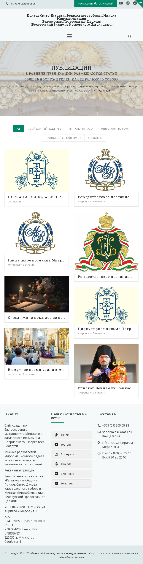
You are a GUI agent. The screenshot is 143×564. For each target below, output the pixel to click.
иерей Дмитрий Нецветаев (44, 128)
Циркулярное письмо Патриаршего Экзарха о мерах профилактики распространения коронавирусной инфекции (106, 329)
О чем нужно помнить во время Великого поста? (36, 317)
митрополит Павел (81, 128)
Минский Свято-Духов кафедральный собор (62, 553)
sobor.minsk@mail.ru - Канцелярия (118, 434)
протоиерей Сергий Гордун (63, 138)
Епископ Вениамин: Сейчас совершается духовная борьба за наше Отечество (106, 388)
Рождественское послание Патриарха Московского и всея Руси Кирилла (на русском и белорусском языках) (106, 276)
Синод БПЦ (95, 138)
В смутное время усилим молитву (36, 369)
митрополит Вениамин (116, 128)
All (18, 128)
